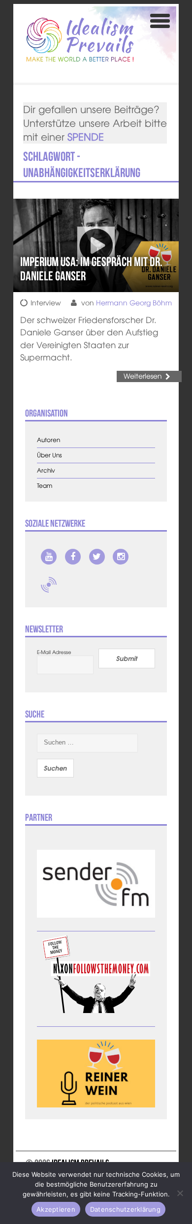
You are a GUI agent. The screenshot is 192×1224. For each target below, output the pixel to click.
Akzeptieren (55, 1209)
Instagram (120, 557)
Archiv (46, 470)
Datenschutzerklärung (125, 1209)
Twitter (97, 557)
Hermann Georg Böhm (134, 302)
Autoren (48, 440)
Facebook (73, 557)
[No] (180, 1193)
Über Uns (49, 455)
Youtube (49, 557)
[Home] (80, 39)
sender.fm (49, 585)
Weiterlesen (143, 376)
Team (44, 485)
